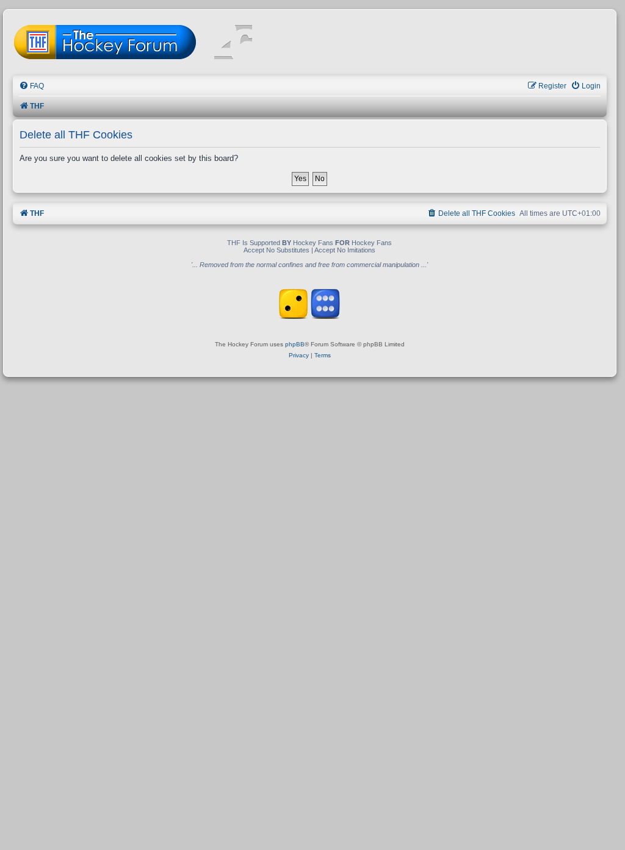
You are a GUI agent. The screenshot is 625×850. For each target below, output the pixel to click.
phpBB (295, 344)
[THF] (153, 43)
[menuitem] (31, 86)
